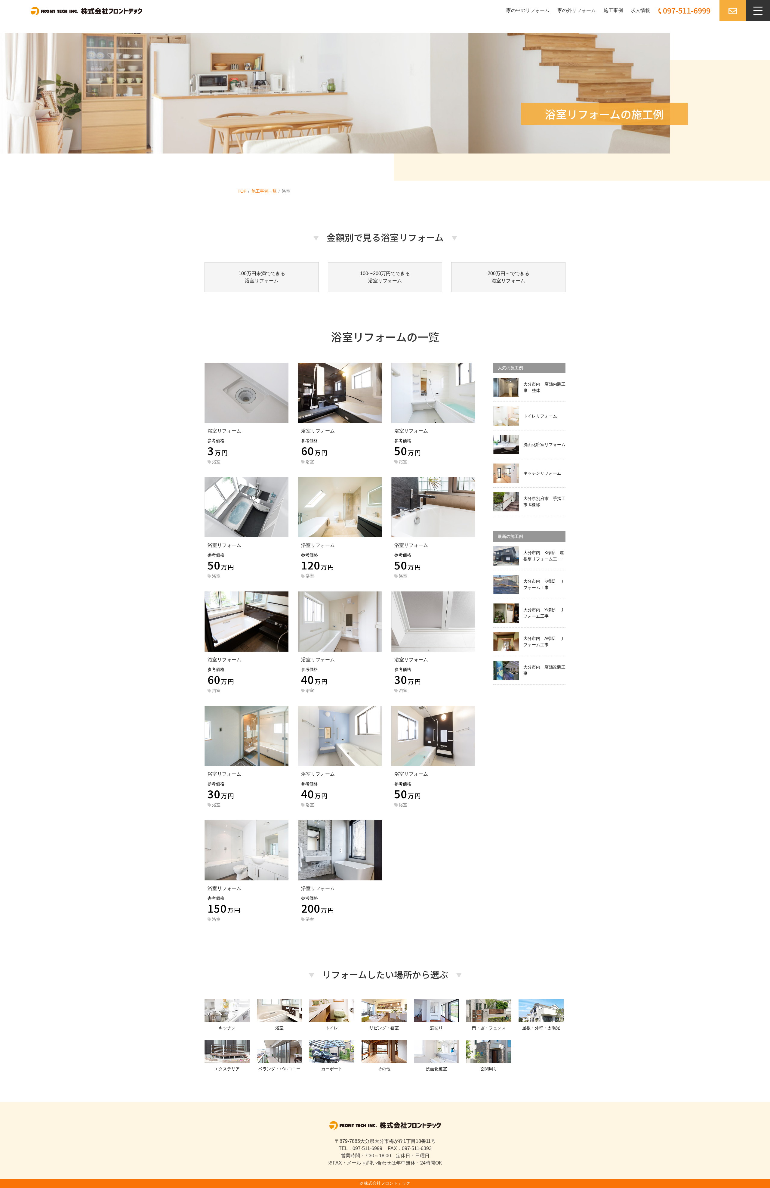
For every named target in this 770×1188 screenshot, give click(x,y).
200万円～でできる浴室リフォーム (508, 277)
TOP (242, 191)
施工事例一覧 (264, 191)
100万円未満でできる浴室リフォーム (262, 277)
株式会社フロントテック (387, 1183)
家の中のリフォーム (528, 10)
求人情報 (640, 10)
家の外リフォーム (576, 10)
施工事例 (613, 10)
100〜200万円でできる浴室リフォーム (385, 277)
